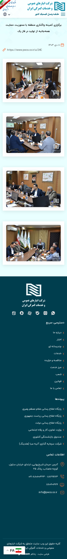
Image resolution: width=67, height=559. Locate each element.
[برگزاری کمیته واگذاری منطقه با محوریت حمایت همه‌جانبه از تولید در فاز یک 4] (33, 80)
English (12, 25)
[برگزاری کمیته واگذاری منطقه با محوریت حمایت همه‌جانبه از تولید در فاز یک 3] (33, 134)
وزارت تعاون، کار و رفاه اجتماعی (45, 430)
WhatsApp (53, 313)
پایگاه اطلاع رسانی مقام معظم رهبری (42, 409)
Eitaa (14, 313)
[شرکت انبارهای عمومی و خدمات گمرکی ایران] (44, 6)
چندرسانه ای (54, 346)
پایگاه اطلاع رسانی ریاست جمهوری (42, 416)
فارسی (11, 19)
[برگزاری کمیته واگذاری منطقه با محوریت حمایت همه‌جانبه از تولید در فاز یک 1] (33, 243)
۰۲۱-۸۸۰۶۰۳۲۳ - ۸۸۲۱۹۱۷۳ (43, 476)
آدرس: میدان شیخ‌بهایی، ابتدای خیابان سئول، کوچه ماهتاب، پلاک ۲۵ (33, 466)
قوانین (57, 381)
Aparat (29, 313)
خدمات (57, 353)
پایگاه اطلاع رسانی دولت (48, 423)
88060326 (52, 484)
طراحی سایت (43, 554)
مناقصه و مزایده (52, 360)
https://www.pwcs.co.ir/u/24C (24, 50)
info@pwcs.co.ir (48, 492)
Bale (37, 313)
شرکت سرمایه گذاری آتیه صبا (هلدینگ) (40, 444)
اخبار (59, 339)
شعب (58, 374)
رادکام (33, 554)
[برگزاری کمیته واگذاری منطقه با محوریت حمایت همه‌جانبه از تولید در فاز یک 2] (33, 189)
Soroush (22, 313)
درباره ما (57, 332)
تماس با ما (55, 388)
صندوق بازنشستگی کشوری (47, 437)
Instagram (45, 313)
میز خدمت (55, 367)
